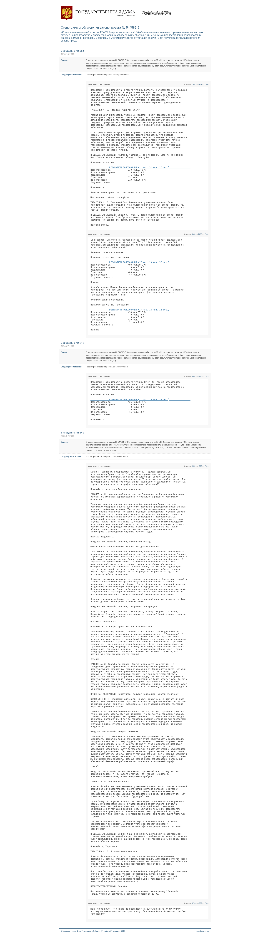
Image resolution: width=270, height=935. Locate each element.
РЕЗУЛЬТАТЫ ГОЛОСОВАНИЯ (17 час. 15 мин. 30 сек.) (140, 399)
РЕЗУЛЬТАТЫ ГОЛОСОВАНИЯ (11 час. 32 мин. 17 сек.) (140, 167)
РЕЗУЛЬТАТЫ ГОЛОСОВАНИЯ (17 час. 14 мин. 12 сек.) (140, 309)
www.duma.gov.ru (202, 931)
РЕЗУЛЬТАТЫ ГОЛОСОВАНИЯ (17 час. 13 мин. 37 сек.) (140, 262)
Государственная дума (116, 13)
